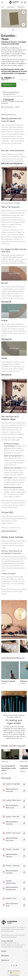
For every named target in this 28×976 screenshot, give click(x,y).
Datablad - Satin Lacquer (13, 833)
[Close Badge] (19, 971)
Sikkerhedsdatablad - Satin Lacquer (12, 839)
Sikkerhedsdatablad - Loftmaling (12, 856)
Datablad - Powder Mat (13, 784)
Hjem (2, 7)
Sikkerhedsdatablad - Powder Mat (12, 790)
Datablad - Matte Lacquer (13, 800)
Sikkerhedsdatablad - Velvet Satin (12, 823)
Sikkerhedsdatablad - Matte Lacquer (12, 807)
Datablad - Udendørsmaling (11, 882)
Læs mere (3, 773)
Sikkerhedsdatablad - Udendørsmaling (12, 888)
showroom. (21, 73)
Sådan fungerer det (6, 301)
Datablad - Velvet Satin (12, 817)
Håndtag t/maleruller (8, 681)
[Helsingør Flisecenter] (14, 2)
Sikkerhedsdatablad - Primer (12, 905)
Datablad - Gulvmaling (12, 866)
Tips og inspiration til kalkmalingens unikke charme (8, 768)
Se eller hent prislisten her (9, 531)
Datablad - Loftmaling (12, 849)
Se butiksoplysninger (8, 99)
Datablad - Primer (11, 898)
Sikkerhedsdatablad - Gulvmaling (12, 872)
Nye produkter (10, 7)
